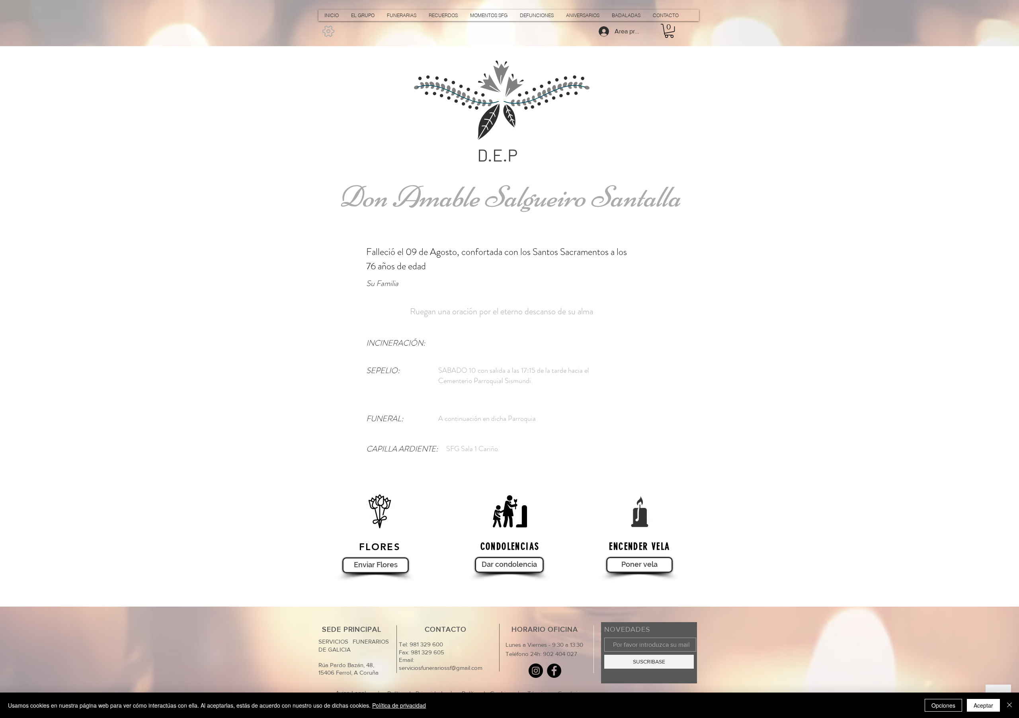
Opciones (943, 705)
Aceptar (983, 705)
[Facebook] (554, 671)
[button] (669, 31)
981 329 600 (425, 644)
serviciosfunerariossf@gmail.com (440, 667)
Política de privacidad (399, 705)
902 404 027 (560, 653)
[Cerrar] (1009, 705)
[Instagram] (536, 671)
